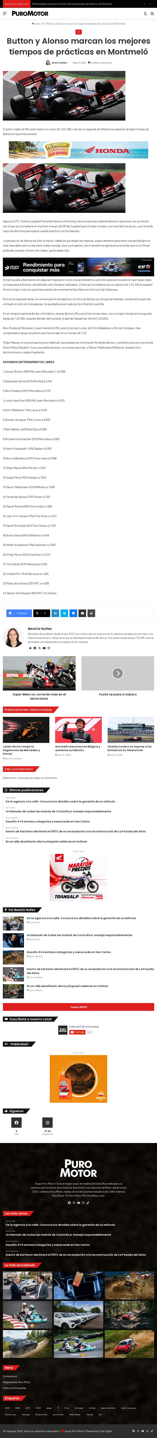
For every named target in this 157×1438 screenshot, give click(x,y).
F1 (44, 23)
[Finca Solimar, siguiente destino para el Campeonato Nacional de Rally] (129, 1344)
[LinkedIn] (55, 613)
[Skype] (64, 613)
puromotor (58, 1414)
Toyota (89, 1414)
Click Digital (105, 1431)
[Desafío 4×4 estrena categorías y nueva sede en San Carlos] (13, 957)
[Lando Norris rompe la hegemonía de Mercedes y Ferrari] (26, 730)
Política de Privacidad (14, 1388)
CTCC (38, 1408)
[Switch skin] (145, 14)
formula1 (79, 1408)
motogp (26, 1414)
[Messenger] (73, 613)
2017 (27, 1408)
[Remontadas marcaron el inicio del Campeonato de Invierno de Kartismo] (78, 1344)
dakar (49, 1408)
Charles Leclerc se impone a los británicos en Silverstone (130, 748)
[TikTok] (87, 1203)
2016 (17, 1408)
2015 (7, 1408)
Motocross (10, 1414)
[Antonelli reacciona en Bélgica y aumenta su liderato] (78, 730)
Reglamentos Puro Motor (16, 1382)
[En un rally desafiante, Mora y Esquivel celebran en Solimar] (13, 991)
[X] (39, 648)
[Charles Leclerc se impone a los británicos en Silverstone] (131, 730)
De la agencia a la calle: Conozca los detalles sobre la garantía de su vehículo (81, 918)
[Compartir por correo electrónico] (82, 613)
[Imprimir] (91, 613)
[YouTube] (44, 648)
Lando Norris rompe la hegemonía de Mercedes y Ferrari (21, 750)
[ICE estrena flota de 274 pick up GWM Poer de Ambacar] (78, 1315)
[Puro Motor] (30, 13)
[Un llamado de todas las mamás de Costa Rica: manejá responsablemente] (13, 940)
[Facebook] (35, 648)
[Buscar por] (152, 14)
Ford (66, 1408)
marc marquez (128, 1408)
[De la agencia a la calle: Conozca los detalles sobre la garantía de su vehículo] (13, 923)
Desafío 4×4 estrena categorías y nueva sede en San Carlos (69, 952)
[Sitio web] (30, 648)
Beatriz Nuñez (59, 62)
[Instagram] (48, 648)
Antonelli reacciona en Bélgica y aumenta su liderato (77, 748)
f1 (58, 1408)
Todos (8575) (78, 1007)
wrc (100, 1414)
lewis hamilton (108, 1408)
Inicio (37, 23)
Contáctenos (10, 1376)
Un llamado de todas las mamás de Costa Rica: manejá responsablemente (79, 935)
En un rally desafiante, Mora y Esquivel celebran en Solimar (67, 986)
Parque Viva (41, 1414)
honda (92, 1408)
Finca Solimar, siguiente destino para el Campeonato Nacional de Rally (70, 3)
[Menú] (5, 14)
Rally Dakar (75, 1414)
